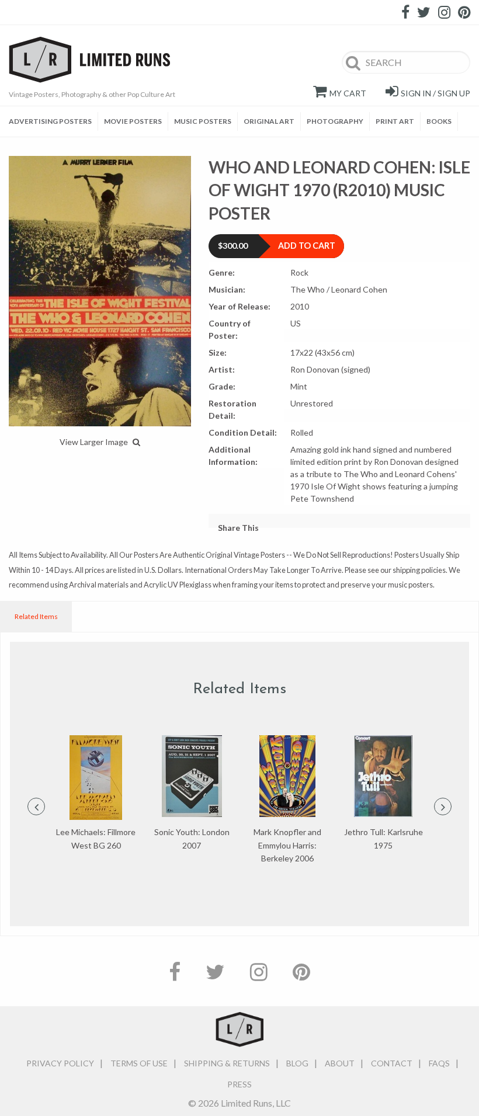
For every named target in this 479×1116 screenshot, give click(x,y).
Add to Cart (306, 246)
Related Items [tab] (36, 616)
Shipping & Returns (227, 1063)
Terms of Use (139, 1063)
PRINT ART (395, 121)
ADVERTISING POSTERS (50, 121)
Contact (391, 1063)
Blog (297, 1063)
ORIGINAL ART (269, 121)
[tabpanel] (96, 793)
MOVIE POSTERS (133, 121)
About (340, 1063)
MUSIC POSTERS (202, 121)
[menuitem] (53, 121)
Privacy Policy (60, 1063)
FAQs (439, 1063)
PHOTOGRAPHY (335, 121)
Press (239, 1084)
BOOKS (439, 121)
